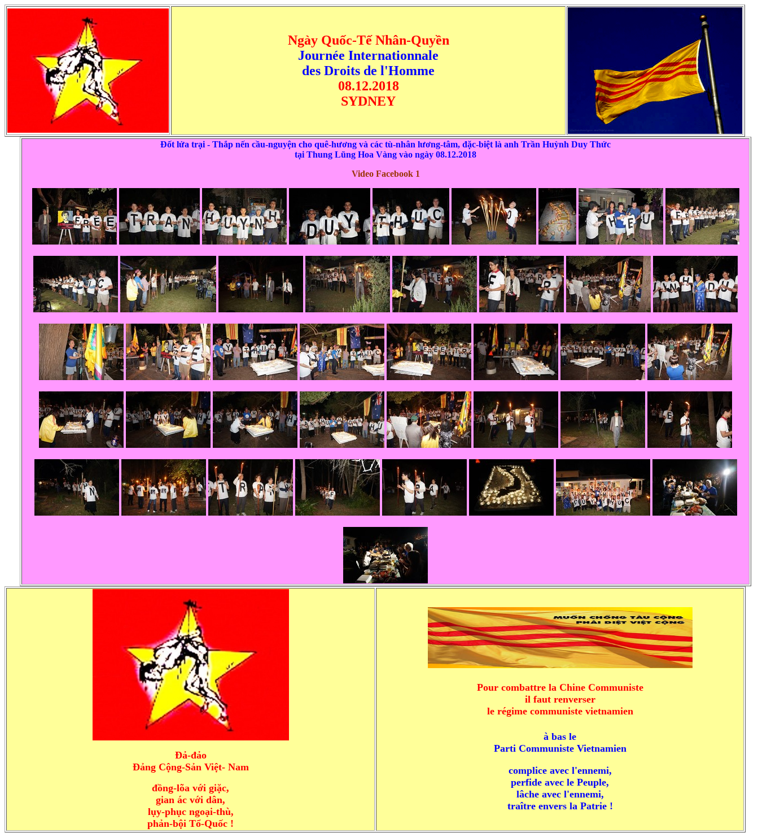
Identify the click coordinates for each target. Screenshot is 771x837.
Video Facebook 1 (386, 173)
